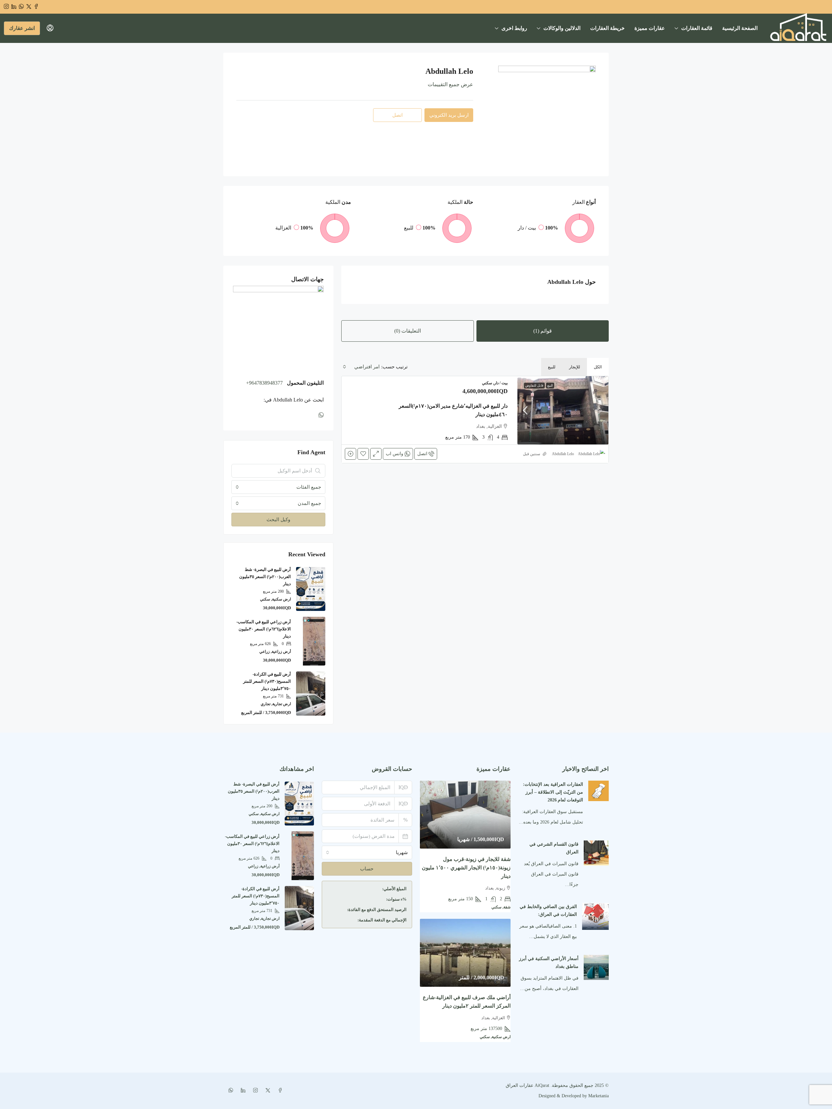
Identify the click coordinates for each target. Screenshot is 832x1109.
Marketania (598, 1095)
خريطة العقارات (607, 28)
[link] (562, 410)
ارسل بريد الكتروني (449, 115)
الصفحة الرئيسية (740, 28)
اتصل (422, 453)
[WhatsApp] (320, 415)
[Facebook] (278, 1090)
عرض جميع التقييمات (450, 84)
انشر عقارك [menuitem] (22, 28)
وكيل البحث (278, 519)
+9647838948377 (264, 383)
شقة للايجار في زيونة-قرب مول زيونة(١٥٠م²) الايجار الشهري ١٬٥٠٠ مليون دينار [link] (466, 867)
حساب (366, 868)
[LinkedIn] (241, 1090)
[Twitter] (266, 1090)
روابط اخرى (514, 28)
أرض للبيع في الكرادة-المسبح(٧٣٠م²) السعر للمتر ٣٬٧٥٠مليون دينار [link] (267, 681)
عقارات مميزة (649, 28)
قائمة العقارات (696, 28)
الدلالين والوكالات (561, 28)
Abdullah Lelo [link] (563, 454)
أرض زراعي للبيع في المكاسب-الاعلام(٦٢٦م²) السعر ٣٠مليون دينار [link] (263, 629)
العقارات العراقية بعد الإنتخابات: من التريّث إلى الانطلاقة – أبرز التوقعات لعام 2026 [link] (553, 792)
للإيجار (574, 366)
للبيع (551, 366)
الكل (598, 366)
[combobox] (361, 367)
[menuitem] (50, 28)
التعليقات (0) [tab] (407, 331)
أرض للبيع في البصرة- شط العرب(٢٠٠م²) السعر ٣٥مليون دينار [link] (265, 576)
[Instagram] (254, 1090)
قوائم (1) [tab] (542, 331)
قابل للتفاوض (534, 385)
